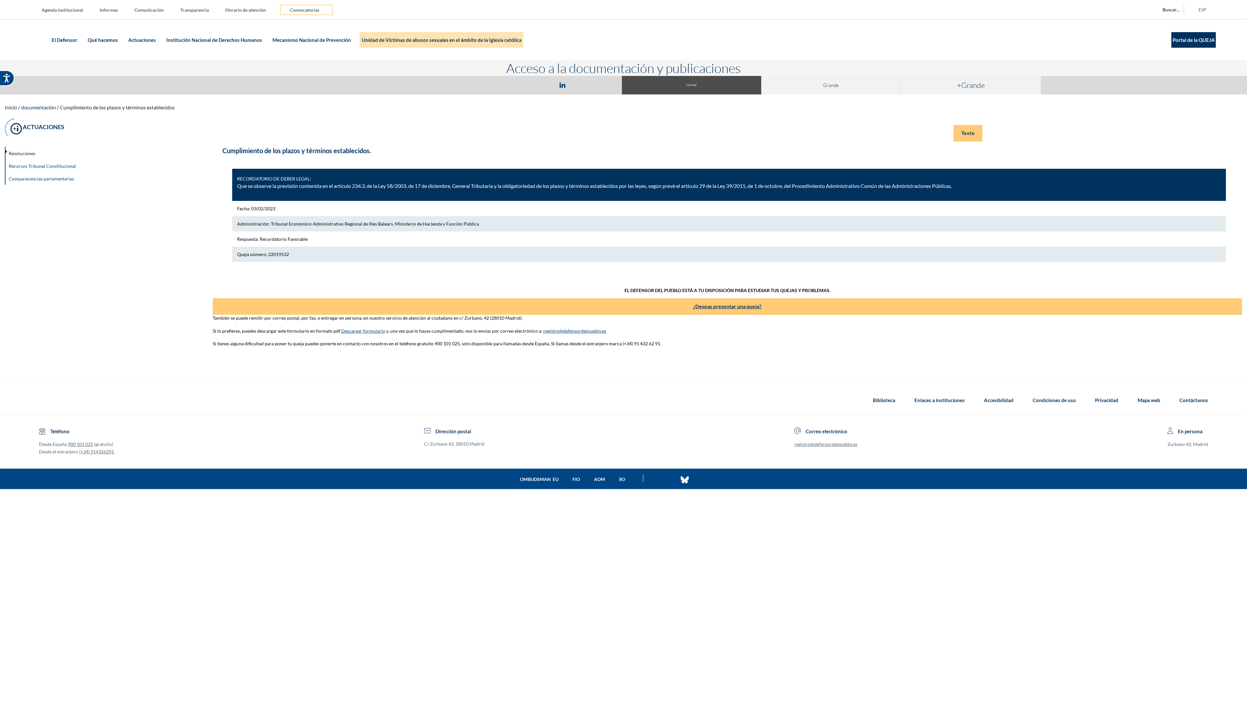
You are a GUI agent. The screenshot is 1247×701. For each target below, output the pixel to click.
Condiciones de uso (1054, 400)
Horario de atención (245, 10)
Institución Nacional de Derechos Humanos (214, 40)
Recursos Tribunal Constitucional (42, 166)
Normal (691, 85)
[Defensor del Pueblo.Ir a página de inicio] (45, 400)
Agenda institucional (62, 10)
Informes (109, 10)
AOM (599, 479)
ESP (1202, 9)
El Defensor (65, 40)
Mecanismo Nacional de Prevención (312, 40)
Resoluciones (22, 153)
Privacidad (1106, 400)
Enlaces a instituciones (939, 400)
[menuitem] (67, 9)
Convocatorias (304, 10)
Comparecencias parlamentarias (41, 178)
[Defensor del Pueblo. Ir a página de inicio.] (37, 39)
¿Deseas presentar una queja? (727, 306)
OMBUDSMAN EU (539, 479)
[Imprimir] (602, 84)
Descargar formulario (363, 331)
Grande (831, 85)
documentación (38, 107)
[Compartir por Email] (581, 84)
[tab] (525, 84)
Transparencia (194, 10)
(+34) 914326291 (96, 451)
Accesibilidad (999, 400)
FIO (576, 479)
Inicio (11, 107)
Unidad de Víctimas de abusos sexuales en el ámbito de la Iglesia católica (442, 40)
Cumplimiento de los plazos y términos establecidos (117, 107)
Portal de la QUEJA (1194, 40)
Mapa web (1149, 400)
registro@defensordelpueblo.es (574, 331)
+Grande (971, 85)
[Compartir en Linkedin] (562, 84)
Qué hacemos (103, 40)
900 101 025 (80, 444)
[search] (1167, 9)
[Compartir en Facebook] (525, 84)
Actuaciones (142, 40)
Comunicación (149, 10)
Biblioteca (884, 400)
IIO (622, 479)
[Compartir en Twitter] (543, 84)
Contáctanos (1193, 400)
